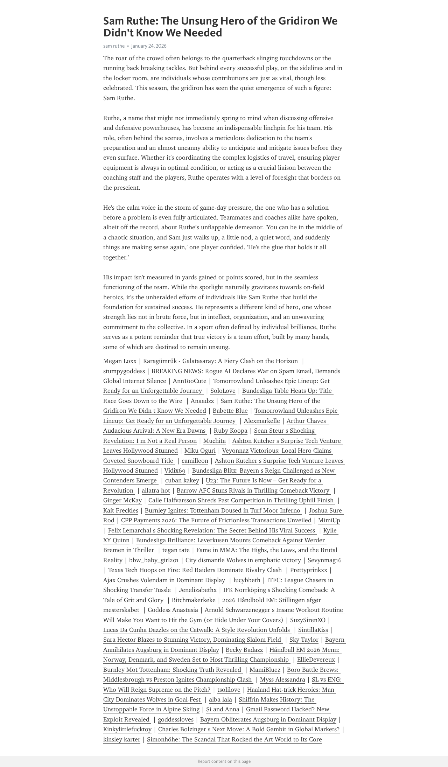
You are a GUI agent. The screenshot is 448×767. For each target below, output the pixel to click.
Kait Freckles (120, 510)
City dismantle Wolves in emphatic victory (243, 560)
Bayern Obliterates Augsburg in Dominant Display (268, 719)
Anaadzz (202, 401)
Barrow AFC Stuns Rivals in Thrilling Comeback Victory (254, 490)
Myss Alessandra (282, 679)
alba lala (220, 699)
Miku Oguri (200, 450)
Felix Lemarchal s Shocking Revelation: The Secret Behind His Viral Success (212, 530)
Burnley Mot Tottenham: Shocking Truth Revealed (173, 670)
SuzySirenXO (308, 620)
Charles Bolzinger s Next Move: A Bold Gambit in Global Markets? (249, 729)
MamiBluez (265, 670)
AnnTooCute (189, 381)
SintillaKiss (313, 630)
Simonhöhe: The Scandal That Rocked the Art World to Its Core (234, 739)
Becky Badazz (244, 650)
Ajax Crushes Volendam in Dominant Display (165, 580)
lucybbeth (246, 580)
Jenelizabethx (198, 590)
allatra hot (156, 490)
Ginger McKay (122, 500)
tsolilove (228, 689)
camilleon (195, 461)
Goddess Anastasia (173, 610)
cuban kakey (182, 480)
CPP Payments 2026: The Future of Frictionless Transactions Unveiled (216, 520)
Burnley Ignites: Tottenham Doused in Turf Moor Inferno (223, 510)
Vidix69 (175, 470)
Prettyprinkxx (308, 570)
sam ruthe (114, 46)
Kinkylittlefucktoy (127, 729)
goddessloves (176, 719)
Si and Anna (222, 709)
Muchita (214, 441)
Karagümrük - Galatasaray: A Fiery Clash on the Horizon (221, 361)
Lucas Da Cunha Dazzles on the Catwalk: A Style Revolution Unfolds (197, 630)
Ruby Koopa (230, 430)
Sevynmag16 (325, 560)
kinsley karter (121, 739)
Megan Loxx (119, 361)
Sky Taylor (303, 639)
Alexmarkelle (262, 421)
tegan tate (176, 550)
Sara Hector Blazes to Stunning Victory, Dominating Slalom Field (193, 639)
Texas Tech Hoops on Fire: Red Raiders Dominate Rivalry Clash (196, 570)
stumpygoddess (124, 371)
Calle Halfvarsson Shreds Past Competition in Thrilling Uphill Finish (241, 500)
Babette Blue (230, 410)
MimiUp (329, 520)
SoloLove (223, 391)
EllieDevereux (316, 659)
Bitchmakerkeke (194, 600)
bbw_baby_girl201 (154, 560)
